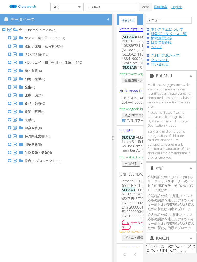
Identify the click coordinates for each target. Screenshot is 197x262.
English (176, 7)
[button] (145, 7)
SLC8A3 (126, 130)
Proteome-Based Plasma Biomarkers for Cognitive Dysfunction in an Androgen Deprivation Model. (168, 119)
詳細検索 (160, 7)
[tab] (128, 20)
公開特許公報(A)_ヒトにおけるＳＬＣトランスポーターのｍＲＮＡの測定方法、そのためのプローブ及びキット (170, 183)
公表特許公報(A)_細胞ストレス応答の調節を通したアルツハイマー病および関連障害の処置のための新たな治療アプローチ (170, 221)
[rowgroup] (57, 144)
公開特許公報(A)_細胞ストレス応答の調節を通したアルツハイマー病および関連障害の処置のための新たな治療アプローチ (170, 202)
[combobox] (63, 7)
